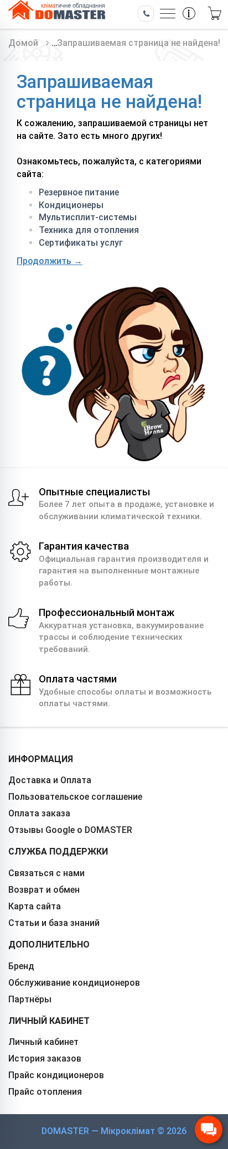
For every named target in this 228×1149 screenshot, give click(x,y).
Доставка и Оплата (49, 780)
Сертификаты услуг (81, 242)
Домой (23, 43)
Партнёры (29, 999)
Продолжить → (49, 261)
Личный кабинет (43, 1042)
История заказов (44, 1058)
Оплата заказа (39, 813)
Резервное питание (79, 192)
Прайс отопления (45, 1091)
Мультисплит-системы (88, 217)
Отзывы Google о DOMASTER (70, 830)
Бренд (21, 966)
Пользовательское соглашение (75, 796)
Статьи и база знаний (54, 923)
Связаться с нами (46, 873)
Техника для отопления (89, 230)
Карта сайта (34, 906)
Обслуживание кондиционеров (74, 982)
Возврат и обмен (44, 889)
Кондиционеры (71, 205)
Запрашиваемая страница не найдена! (138, 43)
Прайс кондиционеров (56, 1075)
